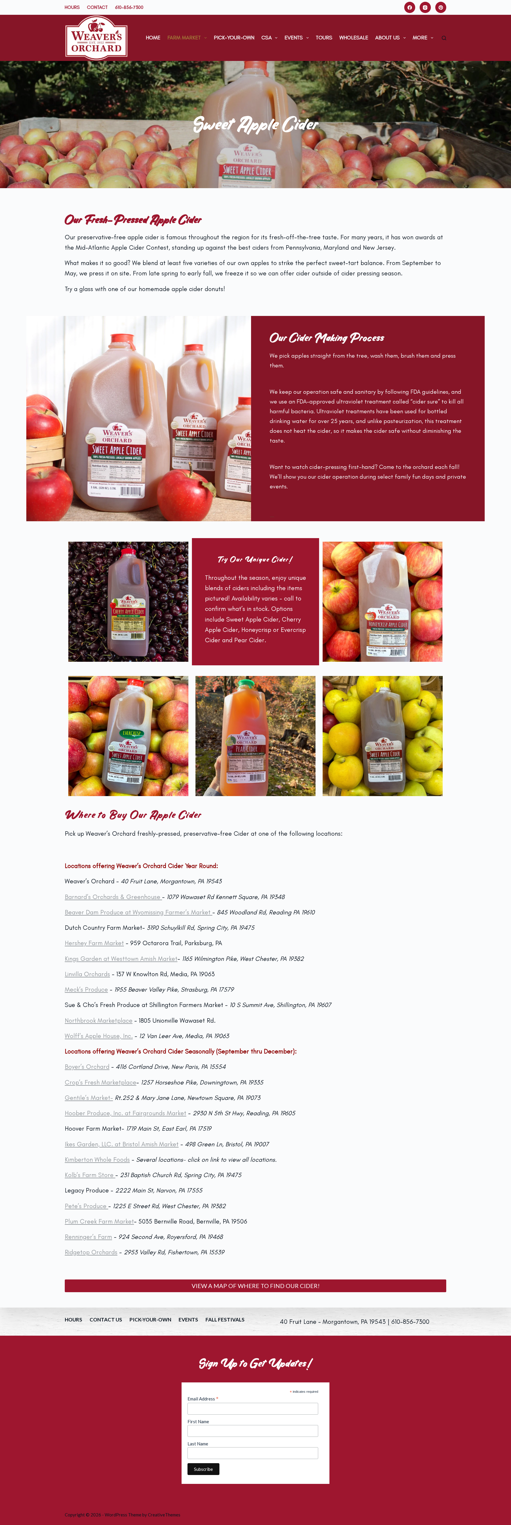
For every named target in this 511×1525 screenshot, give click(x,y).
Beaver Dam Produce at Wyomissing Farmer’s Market (138, 912)
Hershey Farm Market (94, 943)
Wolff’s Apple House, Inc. (99, 1036)
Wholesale (353, 37)
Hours (72, 7)
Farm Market (184, 37)
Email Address (203, 1398)
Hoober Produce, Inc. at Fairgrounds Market (125, 1113)
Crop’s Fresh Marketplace (100, 1082)
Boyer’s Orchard (87, 1066)
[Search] (444, 38)
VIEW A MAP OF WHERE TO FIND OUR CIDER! (256, 1285)
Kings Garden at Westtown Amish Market (121, 958)
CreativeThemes (164, 1514)
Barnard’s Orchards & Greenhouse (113, 897)
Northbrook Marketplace (98, 1020)
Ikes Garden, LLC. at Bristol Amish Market (122, 1144)
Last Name (197, 1443)
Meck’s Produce (86, 989)
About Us (387, 37)
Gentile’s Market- (89, 1097)
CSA (266, 37)
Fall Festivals (225, 1319)
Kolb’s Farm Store (90, 1175)
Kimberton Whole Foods (97, 1159)
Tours (324, 37)
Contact (97, 7)
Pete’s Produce (86, 1206)
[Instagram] (425, 7)
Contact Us (106, 1319)
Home (153, 37)
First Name (198, 1421)
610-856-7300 (129, 7)
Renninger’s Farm (88, 1236)
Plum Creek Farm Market (99, 1221)
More (420, 37)
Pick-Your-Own (234, 37)
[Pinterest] (441, 7)
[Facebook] (409, 7)
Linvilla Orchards (87, 974)
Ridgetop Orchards (91, 1252)
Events (293, 37)
